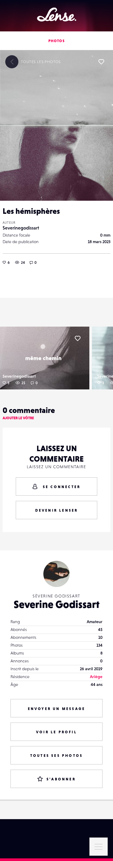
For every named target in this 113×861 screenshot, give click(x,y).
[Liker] (101, 62)
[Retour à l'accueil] (56, 14)
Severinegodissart (21, 228)
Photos (56, 41)
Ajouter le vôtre (18, 418)
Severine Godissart (57, 604)
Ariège (96, 676)
